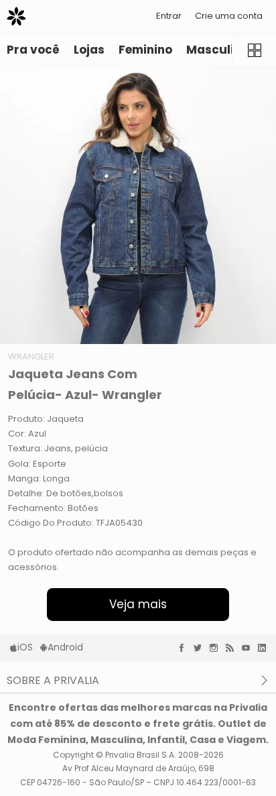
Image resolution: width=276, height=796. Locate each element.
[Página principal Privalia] (16, 16)
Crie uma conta (229, 15)
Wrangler (31, 356)
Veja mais (138, 604)
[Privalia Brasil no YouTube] (249, 648)
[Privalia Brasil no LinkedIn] (265, 648)
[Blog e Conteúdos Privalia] (233, 648)
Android (65, 647)
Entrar (169, 15)
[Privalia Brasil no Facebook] (185, 648)
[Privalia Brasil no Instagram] (217, 648)
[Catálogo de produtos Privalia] (254, 50)
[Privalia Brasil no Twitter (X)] (201, 648)
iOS (25, 647)
